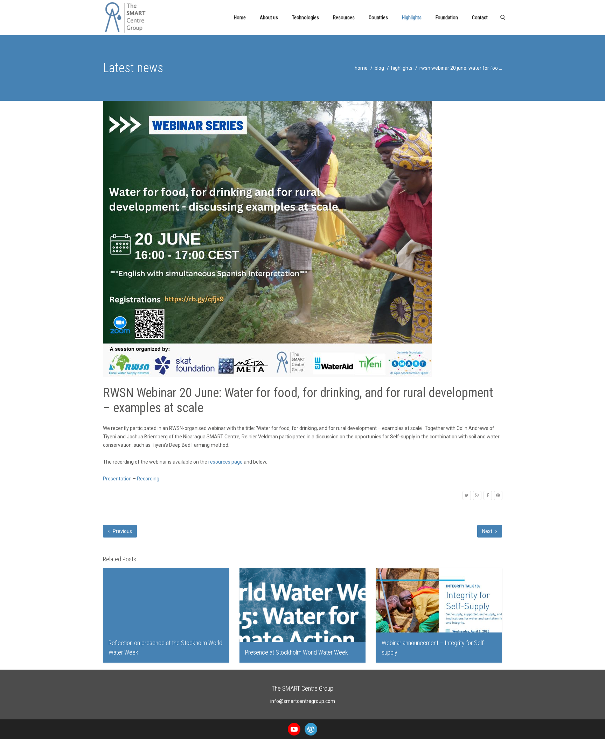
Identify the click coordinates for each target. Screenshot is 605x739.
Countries (378, 17)
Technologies (305, 17)
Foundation (447, 17)
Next (487, 531)
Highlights (412, 17)
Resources (344, 17)
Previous (122, 531)
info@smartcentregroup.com (302, 701)
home (361, 68)
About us (269, 17)
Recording (148, 478)
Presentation (117, 478)
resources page (225, 462)
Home (240, 17)
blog (379, 68)
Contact (480, 17)
